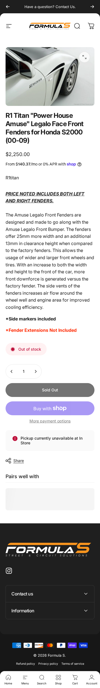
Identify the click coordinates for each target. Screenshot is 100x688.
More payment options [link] (50, 421)
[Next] (92, 6)
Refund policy (25, 664)
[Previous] (8, 6)
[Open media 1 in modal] (84, 57)
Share (18, 460)
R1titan (12, 177)
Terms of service (72, 664)
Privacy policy (48, 664)
